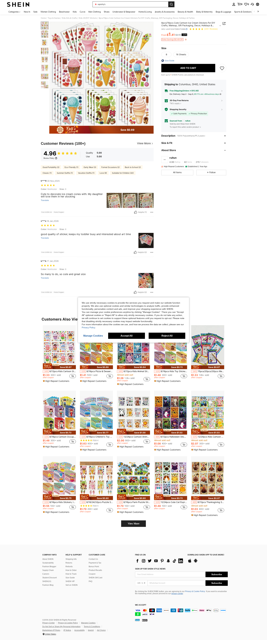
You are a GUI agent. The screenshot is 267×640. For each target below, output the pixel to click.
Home (43, 18)
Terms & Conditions (92, 626)
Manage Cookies (88, 623)
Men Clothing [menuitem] (94, 11)
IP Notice (67, 630)
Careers (45, 574)
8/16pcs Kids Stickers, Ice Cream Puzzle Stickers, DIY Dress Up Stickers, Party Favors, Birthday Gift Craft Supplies (59, 502)
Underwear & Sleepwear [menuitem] (123, 11)
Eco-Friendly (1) (71, 167)
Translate (45, 200)
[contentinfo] (181, 612)
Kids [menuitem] (75, 11)
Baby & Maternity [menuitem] (204, 11)
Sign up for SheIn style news (150, 569)
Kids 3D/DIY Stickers (88, 18)
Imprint (91, 630)
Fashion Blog (47, 585)
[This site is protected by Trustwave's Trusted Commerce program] (137, 620)
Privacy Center (48, 623)
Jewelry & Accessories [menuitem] (165, 11)
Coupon (92, 574)
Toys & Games (54, 18)
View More (133, 523)
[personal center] (234, 4)
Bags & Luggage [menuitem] (223, 11)
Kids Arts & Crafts (69, 18)
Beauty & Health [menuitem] (185, 11)
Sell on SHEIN (72, 585)
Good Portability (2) (51, 167)
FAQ (90, 581)
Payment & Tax (95, 563)
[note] (59, 366)
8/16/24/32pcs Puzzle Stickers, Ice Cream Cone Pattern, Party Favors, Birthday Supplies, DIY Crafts (97, 502)
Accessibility (79, 630)
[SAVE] (222, 68)
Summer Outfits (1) (65, 173)
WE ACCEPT (140, 605)
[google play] (195, 562)
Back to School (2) (133, 167)
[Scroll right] (258, 12)
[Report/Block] (152, 212)
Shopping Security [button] (178, 109)
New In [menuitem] (27, 11)
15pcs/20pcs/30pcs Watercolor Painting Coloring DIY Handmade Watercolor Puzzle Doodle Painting (208, 371)
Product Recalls (95, 570)
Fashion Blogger (49, 566)
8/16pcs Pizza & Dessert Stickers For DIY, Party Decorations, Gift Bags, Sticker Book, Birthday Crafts (97, 371)
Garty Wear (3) (90, 167)
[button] (252, 4)
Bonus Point (94, 566)
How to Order (71, 570)
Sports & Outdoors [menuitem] (242, 11)
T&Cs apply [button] (175, 103)
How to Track (71, 574)
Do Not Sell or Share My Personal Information (61, 626)
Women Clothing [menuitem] (48, 11)
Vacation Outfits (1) (86, 173)
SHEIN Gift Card (95, 578)
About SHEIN (47, 559)
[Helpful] (135, 212)
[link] (239, 4)
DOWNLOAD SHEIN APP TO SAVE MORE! (206, 555)
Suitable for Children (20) (123, 173)
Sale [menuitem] (35, 11)
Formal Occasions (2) (110, 167)
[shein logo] (18, 4)
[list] (159, 561)
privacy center (177, 593)
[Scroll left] (254, 12)
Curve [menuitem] (82, 11)
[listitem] (59, 355)
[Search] (171, 4)
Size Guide (70, 578)
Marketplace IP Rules (51, 630)
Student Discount (49, 578)
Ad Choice (101, 630)
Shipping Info (71, 559)
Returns (69, 563)
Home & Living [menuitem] (145, 11)
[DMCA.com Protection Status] (144, 620)
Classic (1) (47, 173)
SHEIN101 (46, 581)
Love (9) (103, 173)
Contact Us (93, 559)
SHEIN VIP (70, 581)
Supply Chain (48, 570)
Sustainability (48, 563)
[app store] (190, 562)
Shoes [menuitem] (106, 11)
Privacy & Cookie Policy (195, 591)
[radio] (166, 54)
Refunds (69, 566)
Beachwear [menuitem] (64, 11)
